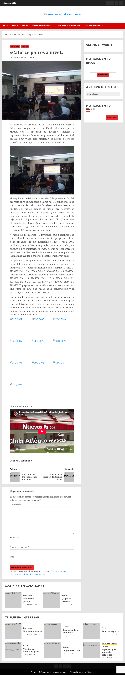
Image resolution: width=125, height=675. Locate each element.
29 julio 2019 (69, 636)
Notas (25, 25)
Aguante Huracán (94, 25)
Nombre (14, 537)
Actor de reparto (110, 631)
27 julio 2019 (108, 634)
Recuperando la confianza (70, 631)
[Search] (121, 25)
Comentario (16, 504)
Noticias (25, 46)
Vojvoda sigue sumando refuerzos (109, 652)
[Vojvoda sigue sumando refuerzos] (91, 650)
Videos (15, 25)
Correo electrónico (19, 547)
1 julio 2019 (107, 658)
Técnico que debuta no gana (31, 650)
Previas (104, 628)
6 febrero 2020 (31, 605)
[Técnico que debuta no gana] (13, 650)
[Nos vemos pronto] (13, 600)
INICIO (5, 25)
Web (12, 556)
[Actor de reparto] (91, 631)
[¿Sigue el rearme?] (51, 600)
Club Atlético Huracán (68, 25)
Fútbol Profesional (41, 25)
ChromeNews (75, 672)
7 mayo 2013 (32, 58)
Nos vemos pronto (28, 600)
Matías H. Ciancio (18, 58)
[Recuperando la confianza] (52, 631)
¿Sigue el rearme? (66, 600)
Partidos (65, 627)
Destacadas (15, 46)
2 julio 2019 (67, 605)
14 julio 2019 (30, 655)
